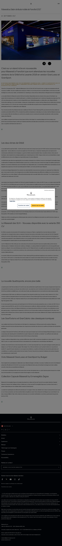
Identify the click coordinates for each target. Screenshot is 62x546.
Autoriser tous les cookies (38, 205)
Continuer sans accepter (49, 190)
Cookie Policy (12, 201)
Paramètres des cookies (23, 205)
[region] (31, 199)
